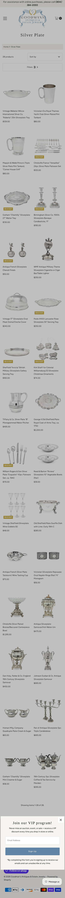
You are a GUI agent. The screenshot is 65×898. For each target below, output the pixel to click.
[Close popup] (61, 820)
